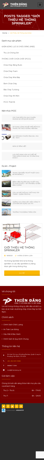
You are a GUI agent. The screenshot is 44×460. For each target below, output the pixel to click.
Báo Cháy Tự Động (11, 90)
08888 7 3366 (12, 365)
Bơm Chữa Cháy (10, 84)
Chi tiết (22, 273)
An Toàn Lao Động (11, 329)
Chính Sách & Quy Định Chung (16, 339)
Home (4, 33)
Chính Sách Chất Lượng (13, 325)
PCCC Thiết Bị (9, 102)
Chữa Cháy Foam (11, 71)
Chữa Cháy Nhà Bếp (12, 77)
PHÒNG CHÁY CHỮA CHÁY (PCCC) (16, 59)
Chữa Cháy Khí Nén (11, 96)
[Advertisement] (22, 436)
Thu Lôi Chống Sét (11, 53)
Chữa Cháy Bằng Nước (13, 65)
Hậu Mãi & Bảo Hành (12, 334)
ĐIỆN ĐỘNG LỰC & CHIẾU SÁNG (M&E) (18, 47)
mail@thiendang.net (14, 370)
